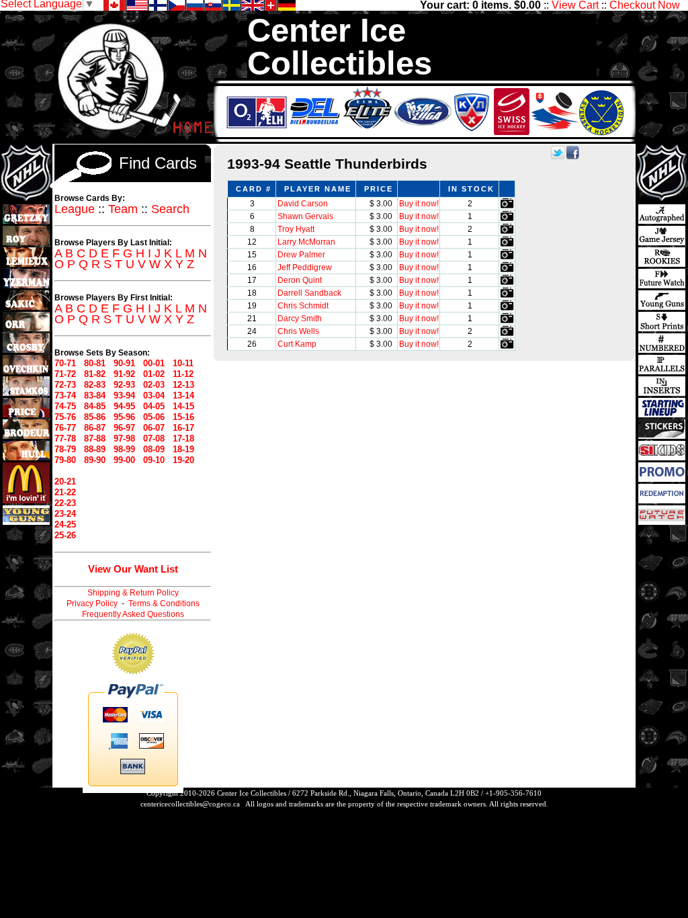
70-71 (65, 363)
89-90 (94, 460)
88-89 (94, 449)
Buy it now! (419, 203)
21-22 (65, 492)
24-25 (65, 524)
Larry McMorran (306, 242)
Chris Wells (298, 331)
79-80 (65, 460)
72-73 (65, 385)
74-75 (65, 406)
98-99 (124, 449)
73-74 (65, 395)
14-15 (183, 406)
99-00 (124, 460)
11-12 (183, 374)
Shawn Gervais (305, 216)
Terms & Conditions (164, 603)
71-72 (65, 374)
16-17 (183, 428)
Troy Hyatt (295, 229)
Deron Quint (299, 280)
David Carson (302, 203)
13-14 (183, 395)
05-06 (154, 417)
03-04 (154, 395)
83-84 (94, 395)
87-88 (94, 438)
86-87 (94, 428)
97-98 (124, 438)
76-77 (65, 428)
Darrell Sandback (309, 293)
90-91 (124, 363)
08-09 (154, 449)
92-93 (124, 385)
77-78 (65, 438)
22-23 (65, 503)
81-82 (94, 374)
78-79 (65, 449)
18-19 (183, 449)
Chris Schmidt (303, 305)
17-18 (183, 438)
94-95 (124, 406)
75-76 (65, 417)
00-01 (154, 363)
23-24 (65, 514)
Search (170, 209)
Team (123, 209)
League (74, 209)
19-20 (183, 460)
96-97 (124, 428)
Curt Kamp (296, 344)
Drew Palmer (301, 254)
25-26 (65, 535)
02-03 (154, 385)
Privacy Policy (92, 603)
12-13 (183, 385)
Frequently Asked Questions (133, 614)
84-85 (94, 406)
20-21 (65, 481)
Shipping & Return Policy (133, 592)
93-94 (124, 395)
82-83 (94, 385)
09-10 (154, 460)
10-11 (183, 363)
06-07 (154, 428)
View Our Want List (133, 569)
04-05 (154, 406)
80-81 (94, 363)
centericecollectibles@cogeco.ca (190, 804)
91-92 (124, 374)
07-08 (154, 438)
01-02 (154, 374)
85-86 (94, 417)
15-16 (183, 417)
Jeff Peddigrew (304, 267)
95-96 (124, 417)
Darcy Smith (299, 318)
